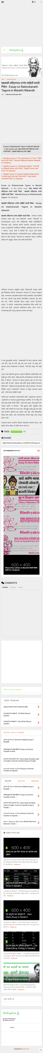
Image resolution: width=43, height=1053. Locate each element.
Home (2, 79)
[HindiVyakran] (16, 50)
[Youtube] (2, 2)
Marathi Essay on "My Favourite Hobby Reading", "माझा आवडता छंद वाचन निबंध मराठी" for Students (21, 528)
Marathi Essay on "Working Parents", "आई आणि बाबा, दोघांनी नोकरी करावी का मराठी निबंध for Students (20, 488)
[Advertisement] (20, 25)
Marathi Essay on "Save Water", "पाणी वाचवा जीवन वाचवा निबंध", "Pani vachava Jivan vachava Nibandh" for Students (20, 468)
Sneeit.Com (25, 1049)
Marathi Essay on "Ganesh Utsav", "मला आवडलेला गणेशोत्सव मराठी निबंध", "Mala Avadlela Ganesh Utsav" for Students (21, 548)
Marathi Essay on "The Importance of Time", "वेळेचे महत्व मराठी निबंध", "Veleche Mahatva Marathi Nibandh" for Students (21, 160)
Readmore (17, 864)
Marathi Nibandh (11, 79)
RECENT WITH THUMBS (14, 733)
